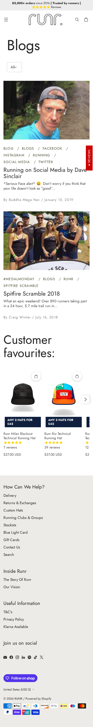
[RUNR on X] (41, 657)
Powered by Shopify (38, 698)
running (42, 155)
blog (9, 148)
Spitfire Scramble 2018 (31, 293)
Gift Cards (11, 539)
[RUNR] (45, 19)
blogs (28, 148)
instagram (14, 155)
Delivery (9, 495)
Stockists (9, 525)
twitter (45, 161)
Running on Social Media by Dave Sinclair (45, 173)
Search (8, 554)
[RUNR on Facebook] (11, 657)
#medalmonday (19, 279)
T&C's (7, 611)
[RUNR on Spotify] (29, 657)
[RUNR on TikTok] (35, 657)
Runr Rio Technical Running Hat (57, 441)
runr (69, 279)
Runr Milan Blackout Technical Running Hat (19, 441)
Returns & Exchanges (19, 502)
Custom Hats (13, 510)
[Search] (77, 19)
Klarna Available (15, 626)
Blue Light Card (15, 532)
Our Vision (11, 587)
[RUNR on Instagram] (17, 657)
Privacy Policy (13, 619)
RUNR (18, 698)
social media (17, 161)
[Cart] (87, 19)
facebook (53, 148)
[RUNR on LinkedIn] (23, 657)
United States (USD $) (17, 689)
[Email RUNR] (5, 657)
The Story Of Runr (17, 579)
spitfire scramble (20, 285)
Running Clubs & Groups (23, 517)
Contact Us (11, 547)
